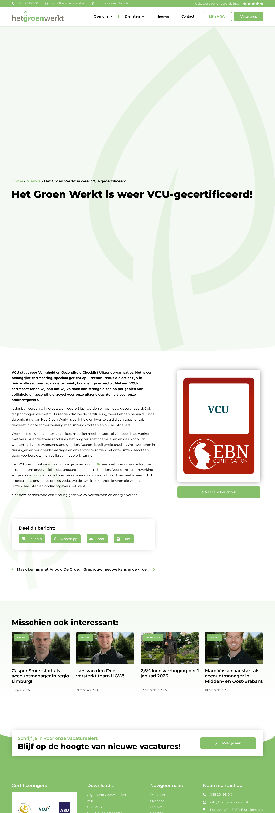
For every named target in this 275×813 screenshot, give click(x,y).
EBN (97, 464)
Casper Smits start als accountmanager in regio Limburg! (40, 676)
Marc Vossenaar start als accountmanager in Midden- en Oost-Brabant (234, 676)
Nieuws (162, 16)
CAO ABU (94, 807)
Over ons (101, 16)
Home (17, 181)
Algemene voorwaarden (106, 795)
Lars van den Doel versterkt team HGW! (100, 673)
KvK (90, 801)
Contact (187, 16)
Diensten (132, 16)
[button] (32, 538)
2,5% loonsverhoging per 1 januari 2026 (170, 673)
